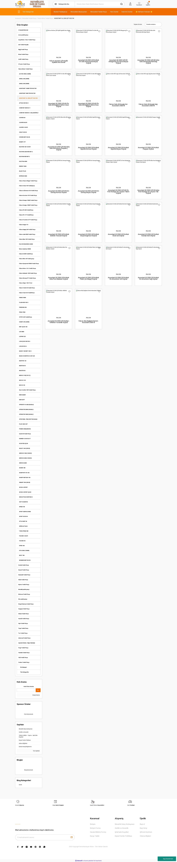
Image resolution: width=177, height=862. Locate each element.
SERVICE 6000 (23, 463)
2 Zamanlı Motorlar (23, 30)
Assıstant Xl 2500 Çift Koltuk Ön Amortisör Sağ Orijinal (148, 278)
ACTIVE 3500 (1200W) (25, 74)
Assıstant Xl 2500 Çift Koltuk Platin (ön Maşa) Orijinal (88, 278)
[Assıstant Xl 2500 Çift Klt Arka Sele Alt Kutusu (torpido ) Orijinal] (58, 128)
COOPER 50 (22, 117)
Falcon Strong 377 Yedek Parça (27, 278)
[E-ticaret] (88, 860)
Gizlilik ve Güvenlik (121, 828)
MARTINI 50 (22, 365)
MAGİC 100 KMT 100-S (25, 351)
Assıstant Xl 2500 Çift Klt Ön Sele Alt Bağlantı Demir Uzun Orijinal (58, 105)
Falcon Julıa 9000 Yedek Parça (27, 234)
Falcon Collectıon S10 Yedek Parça (28, 190)
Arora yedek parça (23, 35)
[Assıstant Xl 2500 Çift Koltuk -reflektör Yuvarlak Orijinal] (58, 302)
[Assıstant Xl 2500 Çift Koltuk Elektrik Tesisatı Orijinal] (58, 215)
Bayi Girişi (143, 828)
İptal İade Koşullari (122, 832)
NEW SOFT (22, 399)
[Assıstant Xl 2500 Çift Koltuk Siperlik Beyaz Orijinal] (118, 128)
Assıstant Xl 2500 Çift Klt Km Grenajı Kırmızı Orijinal (58, 191)
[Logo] (31, 4)
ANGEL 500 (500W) (24, 83)
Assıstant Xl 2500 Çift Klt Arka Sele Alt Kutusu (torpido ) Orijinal (59, 148)
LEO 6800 (21, 331)
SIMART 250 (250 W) (24, 482)
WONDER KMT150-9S (24, 560)
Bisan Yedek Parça (23, 54)
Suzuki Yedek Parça (23, 618)
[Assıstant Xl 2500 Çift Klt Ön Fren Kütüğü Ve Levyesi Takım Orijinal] (118, 172)
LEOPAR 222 (22, 336)
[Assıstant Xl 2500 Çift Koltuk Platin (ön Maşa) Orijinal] (88, 258)
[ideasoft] (79, 861)
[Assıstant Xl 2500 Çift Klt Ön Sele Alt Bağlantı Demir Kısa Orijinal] (88, 85)
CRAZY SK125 (23, 132)
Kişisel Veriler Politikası (123, 836)
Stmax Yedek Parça (23, 613)
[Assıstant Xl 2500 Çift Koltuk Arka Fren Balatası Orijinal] (58, 258)
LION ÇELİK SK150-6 (24, 341)
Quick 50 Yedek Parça (25, 433)
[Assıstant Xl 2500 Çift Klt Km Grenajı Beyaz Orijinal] (88, 172)
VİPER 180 (22, 545)
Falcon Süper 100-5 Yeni (25, 283)
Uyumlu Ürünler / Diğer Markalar (26, 643)
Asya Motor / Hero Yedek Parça (26, 39)
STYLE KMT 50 (23, 521)
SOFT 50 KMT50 (23, 502)
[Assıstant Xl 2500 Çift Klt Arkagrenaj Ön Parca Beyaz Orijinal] (118, 42)
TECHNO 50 (22, 540)
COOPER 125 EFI (23, 127)
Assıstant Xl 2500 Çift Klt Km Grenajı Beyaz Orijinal (88, 191)
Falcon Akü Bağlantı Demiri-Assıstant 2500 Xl (88, 321)
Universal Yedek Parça (24, 638)
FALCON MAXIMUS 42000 (26, 244)
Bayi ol (142, 824)
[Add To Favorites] (69, 31)
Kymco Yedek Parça (23, 584)
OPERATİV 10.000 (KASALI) (26, 404)
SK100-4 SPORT (23, 487)
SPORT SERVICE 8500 (25, 511)
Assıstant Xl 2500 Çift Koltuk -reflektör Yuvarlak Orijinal (59, 321)
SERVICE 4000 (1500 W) (25, 458)
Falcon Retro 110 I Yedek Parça (27, 268)
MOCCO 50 (22, 385)
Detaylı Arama (36, 695)
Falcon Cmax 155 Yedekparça (27, 185)
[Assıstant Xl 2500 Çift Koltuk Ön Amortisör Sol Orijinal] (118, 258)
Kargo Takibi (94, 836)
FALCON (58, 57)
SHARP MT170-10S (24, 472)
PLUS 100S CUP (23, 424)
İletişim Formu (95, 828)
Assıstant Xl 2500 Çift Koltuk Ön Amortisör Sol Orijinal (118, 278)
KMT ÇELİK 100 (23, 326)
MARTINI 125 (22, 360)
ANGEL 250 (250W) (24, 78)
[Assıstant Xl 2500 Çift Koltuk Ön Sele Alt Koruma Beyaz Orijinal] (88, 42)
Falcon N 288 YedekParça (26, 253)
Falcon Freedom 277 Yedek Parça (28, 219)
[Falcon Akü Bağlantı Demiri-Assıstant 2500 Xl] (88, 302)
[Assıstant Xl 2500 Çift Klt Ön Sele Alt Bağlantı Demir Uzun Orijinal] (58, 85)
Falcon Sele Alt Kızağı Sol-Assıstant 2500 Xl (118, 105)
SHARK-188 (22, 467)
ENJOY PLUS (22, 171)
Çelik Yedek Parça (23, 59)
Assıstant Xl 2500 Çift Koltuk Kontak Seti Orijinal (148, 235)
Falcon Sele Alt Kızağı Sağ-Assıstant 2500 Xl (148, 105)
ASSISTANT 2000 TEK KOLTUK (27, 93)
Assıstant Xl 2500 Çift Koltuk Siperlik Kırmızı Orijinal (88, 148)
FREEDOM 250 (23, 307)
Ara (38, 690)
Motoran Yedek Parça (24, 594)
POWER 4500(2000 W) (25, 429)
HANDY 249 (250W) (24, 322)
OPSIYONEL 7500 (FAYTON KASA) (28, 419)
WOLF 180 (21, 555)
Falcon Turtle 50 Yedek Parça (27, 288)
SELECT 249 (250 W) (24, 448)
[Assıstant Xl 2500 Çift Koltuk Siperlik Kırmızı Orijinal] (88, 128)
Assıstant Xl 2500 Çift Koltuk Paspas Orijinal (148, 148)
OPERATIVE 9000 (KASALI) (26, 414)
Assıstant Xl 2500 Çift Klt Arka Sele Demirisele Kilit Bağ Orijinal (148, 61)
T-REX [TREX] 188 (23, 531)
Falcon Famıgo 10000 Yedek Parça (28, 200)
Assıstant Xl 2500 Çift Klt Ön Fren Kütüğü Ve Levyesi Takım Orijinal (118, 191)
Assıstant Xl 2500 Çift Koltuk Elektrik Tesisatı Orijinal (58, 235)
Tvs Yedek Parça (22, 633)
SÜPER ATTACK (23, 526)
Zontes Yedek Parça (23, 662)
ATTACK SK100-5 (23, 103)
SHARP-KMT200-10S (24, 477)
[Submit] (72, 837)
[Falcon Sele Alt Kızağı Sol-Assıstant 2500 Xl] (118, 85)
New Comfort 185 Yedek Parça (27, 390)
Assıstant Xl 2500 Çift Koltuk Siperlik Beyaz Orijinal (118, 148)
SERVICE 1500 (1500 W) (25, 453)
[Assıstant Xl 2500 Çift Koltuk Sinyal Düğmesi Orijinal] (88, 215)
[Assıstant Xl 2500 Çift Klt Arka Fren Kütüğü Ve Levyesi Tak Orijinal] (148, 172)
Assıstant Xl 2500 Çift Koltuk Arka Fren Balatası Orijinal (58, 278)
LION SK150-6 (23, 346)
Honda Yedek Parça (23, 565)
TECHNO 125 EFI (23, 536)
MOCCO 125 (22, 380)
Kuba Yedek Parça (23, 579)
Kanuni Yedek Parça (23, 570)
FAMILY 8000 (22, 297)
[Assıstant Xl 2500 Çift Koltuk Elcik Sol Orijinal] (118, 215)
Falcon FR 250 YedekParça (26, 210)
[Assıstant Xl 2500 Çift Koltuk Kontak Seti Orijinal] (148, 215)
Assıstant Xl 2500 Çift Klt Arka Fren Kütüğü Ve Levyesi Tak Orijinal (148, 191)
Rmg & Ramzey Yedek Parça (25, 604)
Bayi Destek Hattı (168, 859)
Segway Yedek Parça (23, 609)
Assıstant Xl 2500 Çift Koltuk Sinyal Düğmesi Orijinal (88, 235)
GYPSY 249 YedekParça (25, 317)
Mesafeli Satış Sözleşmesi (124, 824)
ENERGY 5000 (22, 166)
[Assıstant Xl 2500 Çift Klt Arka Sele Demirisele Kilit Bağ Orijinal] (148, 42)
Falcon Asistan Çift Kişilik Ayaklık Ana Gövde (59, 61)
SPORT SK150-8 (23, 516)
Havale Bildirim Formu (98, 832)
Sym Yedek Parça (23, 623)
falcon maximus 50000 (25, 249)
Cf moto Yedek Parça (24, 64)
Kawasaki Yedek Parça (24, 574)
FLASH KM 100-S (23, 302)
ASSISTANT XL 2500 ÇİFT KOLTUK (64, 18)
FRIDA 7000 (22, 312)
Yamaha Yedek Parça (23, 652)
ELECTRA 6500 (23, 161)
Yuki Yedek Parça (23, 657)
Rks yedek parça (22, 599)
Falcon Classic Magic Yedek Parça (28, 181)
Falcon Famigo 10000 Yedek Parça (28, 205)
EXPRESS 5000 (23, 176)
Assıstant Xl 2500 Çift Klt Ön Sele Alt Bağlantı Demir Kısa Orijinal (88, 105)
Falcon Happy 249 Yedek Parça (27, 229)
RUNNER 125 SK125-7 (25, 438)
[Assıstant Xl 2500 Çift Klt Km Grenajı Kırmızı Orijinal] (58, 172)
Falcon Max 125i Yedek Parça (26, 239)
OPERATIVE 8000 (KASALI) (26, 409)
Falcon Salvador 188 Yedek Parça (28, 273)
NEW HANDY (22, 395)
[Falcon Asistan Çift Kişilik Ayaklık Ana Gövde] (58, 42)
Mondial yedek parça (23, 589)
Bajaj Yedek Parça (23, 49)
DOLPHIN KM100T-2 (24, 156)
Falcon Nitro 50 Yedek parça (26, 258)
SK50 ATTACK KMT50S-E (26, 497)
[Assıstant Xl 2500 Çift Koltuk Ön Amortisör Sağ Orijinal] (148, 258)
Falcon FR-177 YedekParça (26, 215)
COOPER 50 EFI (23, 122)
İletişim (92, 824)
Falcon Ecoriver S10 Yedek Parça (28, 195)
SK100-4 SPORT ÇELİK (25, 492)
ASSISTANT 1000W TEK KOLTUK (27, 88)
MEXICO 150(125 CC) (24, 375)
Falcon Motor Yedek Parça (25, 69)
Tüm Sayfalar (36, 751)
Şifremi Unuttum (146, 832)
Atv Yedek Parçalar (23, 44)
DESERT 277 (22, 142)
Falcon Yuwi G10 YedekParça (26, 292)
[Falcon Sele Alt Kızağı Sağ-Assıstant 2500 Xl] (148, 85)
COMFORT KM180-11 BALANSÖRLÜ (28, 112)
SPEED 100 (22, 506)
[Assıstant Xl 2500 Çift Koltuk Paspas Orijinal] (148, 128)
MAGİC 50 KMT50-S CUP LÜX (27, 356)
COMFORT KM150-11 (24, 108)
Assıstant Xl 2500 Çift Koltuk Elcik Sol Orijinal (118, 235)
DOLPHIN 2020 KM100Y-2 (26, 151)
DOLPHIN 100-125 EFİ (25, 146)
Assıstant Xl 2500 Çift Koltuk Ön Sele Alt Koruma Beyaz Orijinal (88, 61)
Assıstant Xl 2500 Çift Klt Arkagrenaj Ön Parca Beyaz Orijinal (118, 61)
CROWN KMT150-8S (24, 137)
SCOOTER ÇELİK (23, 443)
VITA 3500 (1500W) (24, 550)
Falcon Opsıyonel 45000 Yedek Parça (29, 263)
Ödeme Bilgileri (145, 836)
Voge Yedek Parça (23, 647)
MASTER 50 (22, 370)
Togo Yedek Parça (23, 628)
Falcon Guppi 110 (23, 224)
